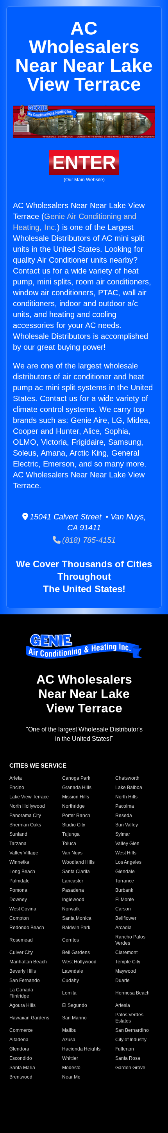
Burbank (124, 890)
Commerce (21, 1030)
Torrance (124, 881)
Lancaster (72, 881)
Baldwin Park (76, 927)
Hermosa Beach (132, 993)
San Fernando (24, 980)
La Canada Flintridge (21, 993)
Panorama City (25, 815)
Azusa (68, 1039)
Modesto (71, 1067)
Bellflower (125, 918)
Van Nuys (72, 853)
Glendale (125, 871)
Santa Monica (76, 918)
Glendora (19, 1049)
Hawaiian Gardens (29, 1018)
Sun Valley (126, 825)
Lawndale (72, 971)
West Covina (22, 909)
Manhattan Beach (28, 962)
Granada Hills (76, 787)
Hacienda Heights (81, 1049)
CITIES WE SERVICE (37, 765)
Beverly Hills (22, 971)
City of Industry (131, 1039)
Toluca (69, 843)
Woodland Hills (78, 862)
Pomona (18, 890)
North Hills (126, 797)
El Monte (124, 899)
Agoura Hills (22, 1005)
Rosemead (21, 940)
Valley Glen (127, 843)
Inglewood (73, 899)
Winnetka (19, 862)
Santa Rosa (127, 1058)
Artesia (122, 1005)
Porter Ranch (76, 815)
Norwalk (71, 909)
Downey (18, 899)
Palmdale (19, 881)
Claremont (126, 952)
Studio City (73, 825)
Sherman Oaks (25, 825)
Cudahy (70, 980)
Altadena (19, 1039)
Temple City (127, 962)
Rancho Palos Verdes (130, 940)
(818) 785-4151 (88, 540)
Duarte (122, 980)
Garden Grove (130, 1067)
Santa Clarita (76, 871)
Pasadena (73, 890)
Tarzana (18, 843)
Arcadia (123, 927)
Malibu (69, 1030)
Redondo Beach (26, 927)
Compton (19, 918)
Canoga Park (76, 778)
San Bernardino (132, 1030)
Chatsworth (127, 778)
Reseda (123, 815)
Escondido (20, 1058)
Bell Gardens (76, 952)
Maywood (125, 971)
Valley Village (23, 853)
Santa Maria (22, 1067)
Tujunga (71, 834)
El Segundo (74, 1005)
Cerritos (70, 940)
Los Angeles (128, 862)
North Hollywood (27, 806)
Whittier (70, 1058)
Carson (123, 909)
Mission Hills (75, 797)
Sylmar (122, 834)
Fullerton (124, 1049)
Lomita (69, 993)
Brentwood (20, 1077)
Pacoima (124, 806)
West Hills (125, 853)
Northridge (73, 806)
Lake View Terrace (29, 797)
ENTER (84, 162)
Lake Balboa (128, 787)
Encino (16, 787)
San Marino (74, 1018)
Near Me (71, 1077)
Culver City (21, 952)
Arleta (15, 778)
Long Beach (22, 871)
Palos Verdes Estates (129, 1018)
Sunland (18, 834)
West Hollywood (79, 962)
